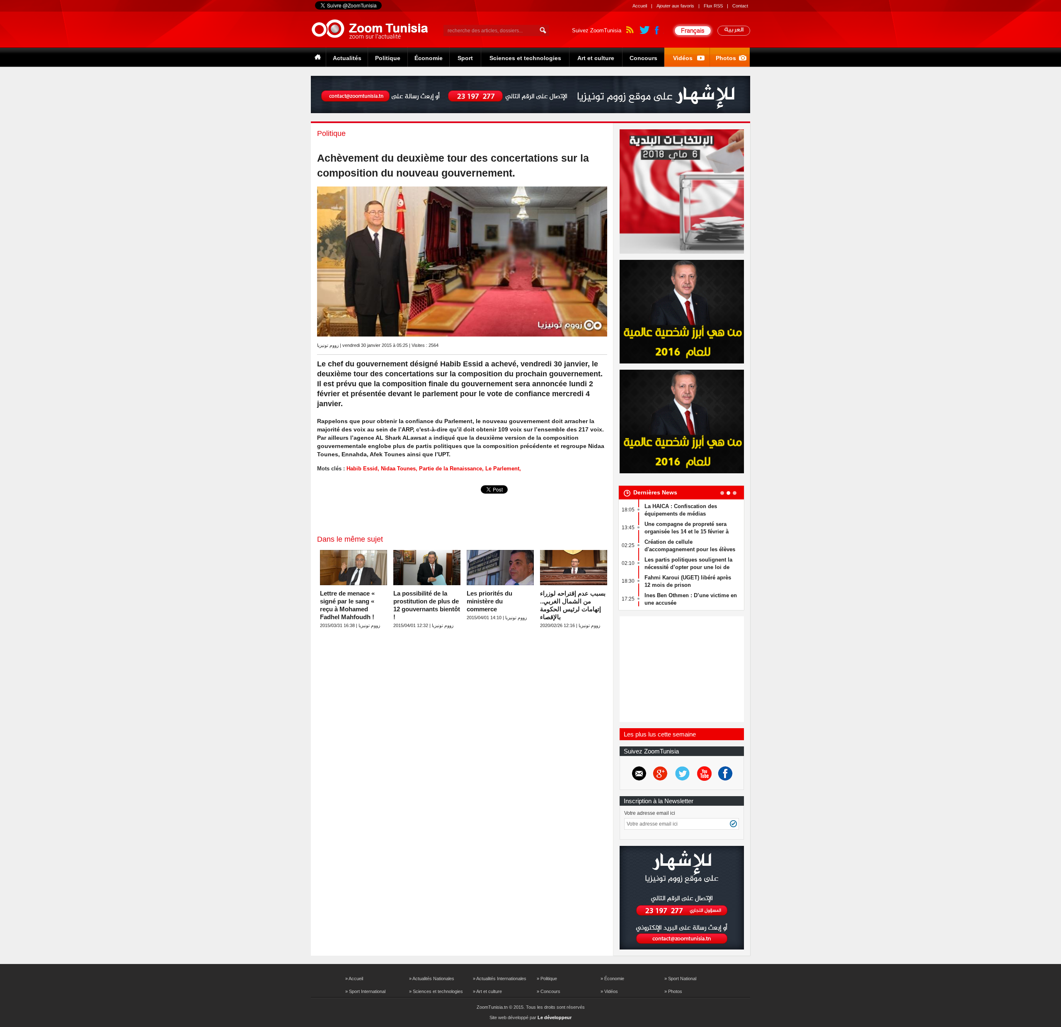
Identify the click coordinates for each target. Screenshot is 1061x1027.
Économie (428, 58)
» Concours (548, 991)
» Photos (673, 991)
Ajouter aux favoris (675, 5)
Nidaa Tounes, (399, 468)
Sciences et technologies (525, 58)
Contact (740, 5)
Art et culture (595, 58)
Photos (726, 58)
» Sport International (365, 991)
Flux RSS (713, 5)
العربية (734, 31)
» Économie (612, 978)
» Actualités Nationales (431, 978)
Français (693, 30)
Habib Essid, (362, 468)
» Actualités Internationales (499, 978)
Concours (643, 58)
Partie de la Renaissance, (451, 468)
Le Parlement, (503, 468)
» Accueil (354, 978)
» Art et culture (487, 991)
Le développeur (555, 1017)
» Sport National (680, 978)
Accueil (639, 5)
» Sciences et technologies (436, 991)
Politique (387, 58)
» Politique (547, 978)
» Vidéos (609, 991)
